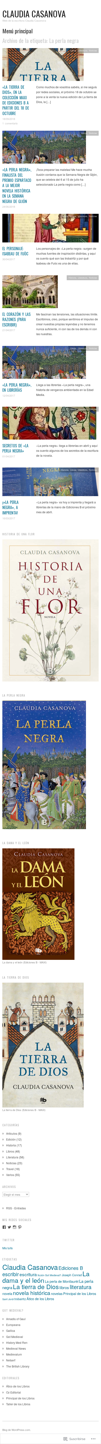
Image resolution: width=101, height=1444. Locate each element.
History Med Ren (16, 1342)
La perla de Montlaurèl (61, 1281)
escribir (10, 1274)
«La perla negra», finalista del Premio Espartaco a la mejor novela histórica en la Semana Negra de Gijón (16, 185)
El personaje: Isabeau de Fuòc (15, 251)
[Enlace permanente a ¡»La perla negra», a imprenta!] (50, 483)
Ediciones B (70, 1267)
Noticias (93, 50)
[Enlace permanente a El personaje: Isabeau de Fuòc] (50, 229)
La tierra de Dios (36, 1286)
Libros (73, 50)
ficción (41, 1275)
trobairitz (20, 1299)
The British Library (17, 1366)
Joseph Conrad (72, 1275)
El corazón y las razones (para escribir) (16, 319)
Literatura (82, 50)
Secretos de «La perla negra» (15, 448)
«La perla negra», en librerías (16, 387)
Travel (10, 1169)
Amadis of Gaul (16, 1319)
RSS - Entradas (16, 1208)
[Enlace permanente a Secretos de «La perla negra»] (49, 424)
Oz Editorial (13, 1392)
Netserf (10, 1360)
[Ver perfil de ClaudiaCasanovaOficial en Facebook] (4, 1227)
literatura (80, 1287)
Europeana (13, 1325)
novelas (56, 1293)
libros (64, 1287)
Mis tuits (7, 1248)
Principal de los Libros (79, 1293)
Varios (10, 1175)
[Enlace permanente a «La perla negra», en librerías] (44, 363)
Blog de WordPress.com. (16, 1430)
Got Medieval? (53, 1275)
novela (7, 1293)
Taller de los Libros (18, 1404)
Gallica (10, 1331)
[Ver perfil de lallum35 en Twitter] (9, 1227)
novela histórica (31, 1293)
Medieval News (16, 1348)
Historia (64, 216)
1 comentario (10, 123)
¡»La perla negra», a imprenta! (10, 507)
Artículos (11, 1133)
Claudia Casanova (34, 13)
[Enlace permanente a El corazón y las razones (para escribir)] (30, 293)
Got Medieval (14, 1337)
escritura (28, 1274)
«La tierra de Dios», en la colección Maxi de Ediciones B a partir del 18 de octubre (15, 100)
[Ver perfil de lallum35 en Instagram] (14, 1227)
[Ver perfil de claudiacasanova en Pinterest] (20, 1227)
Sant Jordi (8, 1299)
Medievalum (14, 1354)
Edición (11, 1139)
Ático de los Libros (40, 1298)
